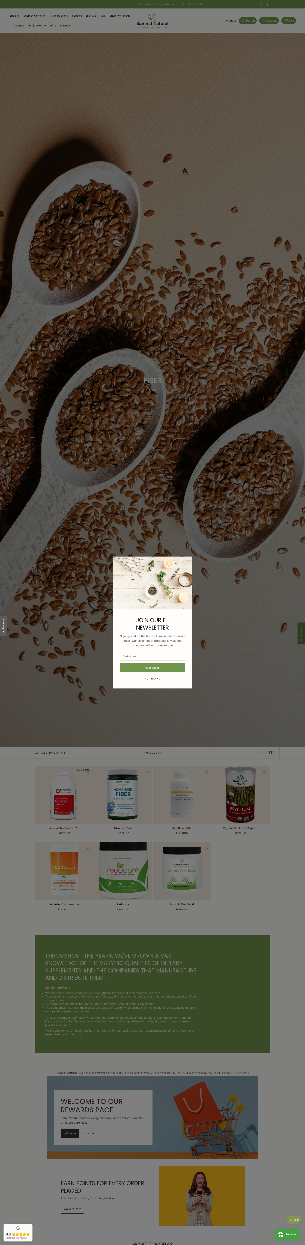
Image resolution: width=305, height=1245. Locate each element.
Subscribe (152, 667)
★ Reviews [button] (3, 625)
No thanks (152, 678)
